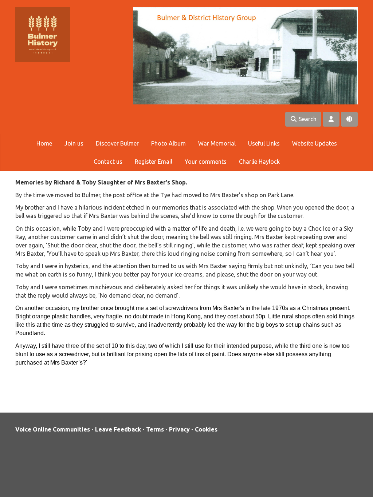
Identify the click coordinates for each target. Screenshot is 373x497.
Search (307, 119)
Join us (73, 143)
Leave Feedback (118, 429)
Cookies (206, 429)
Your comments (206, 161)
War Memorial (217, 143)
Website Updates (314, 143)
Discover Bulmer (117, 143)
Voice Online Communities (52, 429)
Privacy (179, 429)
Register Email (153, 161)
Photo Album (168, 143)
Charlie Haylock (259, 161)
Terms (155, 429)
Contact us (108, 161)
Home (44, 143)
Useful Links (264, 143)
